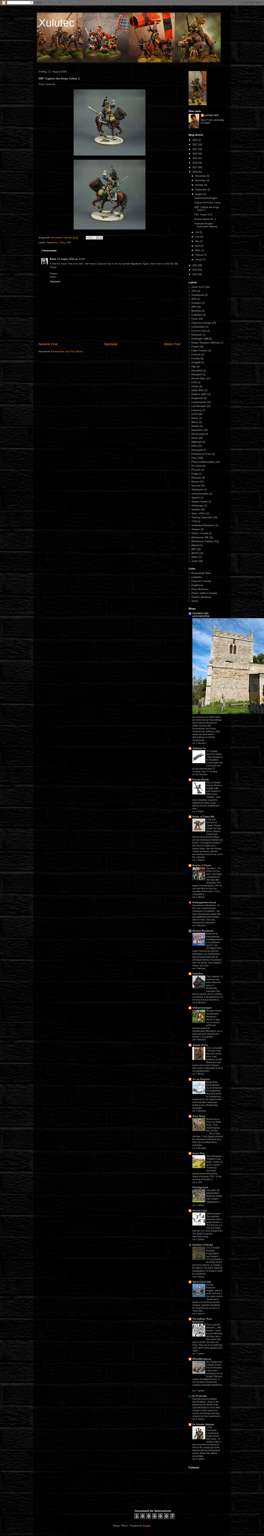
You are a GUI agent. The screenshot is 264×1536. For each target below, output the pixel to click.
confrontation (198, 326)
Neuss (194, 438)
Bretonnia (196, 310)
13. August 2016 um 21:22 (71, 259)
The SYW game (214, 1156)
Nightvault (196, 442)
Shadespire (197, 489)
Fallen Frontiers (199, 350)
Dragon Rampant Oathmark (205, 342)
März (198, 250)
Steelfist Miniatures (201, 597)
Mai (197, 241)
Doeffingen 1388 (199, 338)
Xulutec (56, 23)
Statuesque (197, 505)
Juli (197, 232)
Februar (199, 255)
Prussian (196, 469)
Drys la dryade (213, 782)
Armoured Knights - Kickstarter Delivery (205, 225)
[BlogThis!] (91, 238)
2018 (195, 162)
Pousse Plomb (200, 779)
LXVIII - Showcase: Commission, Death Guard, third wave (212, 1433)
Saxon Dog (198, 1153)
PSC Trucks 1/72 (203, 214)
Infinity (194, 386)
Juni (197, 236)
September (201, 189)
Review (195, 481)
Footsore (196, 354)
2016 (195, 171)
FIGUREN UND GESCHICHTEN (200, 615)
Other (194, 446)
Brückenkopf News (201, 573)
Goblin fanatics (213, 1213)
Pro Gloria (196, 465)
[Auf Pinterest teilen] (101, 238)
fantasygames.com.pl (204, 902)
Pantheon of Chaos (201, 454)
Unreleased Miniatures (203, 525)
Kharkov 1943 (198, 394)
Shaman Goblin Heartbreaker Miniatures (213, 1013)
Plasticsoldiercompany (203, 462)
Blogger (146, 1525)
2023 (195, 140)
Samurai (195, 485)
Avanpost (196, 303)
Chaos (194, 318)
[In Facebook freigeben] (97, 238)
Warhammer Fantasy (202, 541)
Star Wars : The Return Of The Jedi (213, 871)
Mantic (194, 418)
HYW (194, 382)
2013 (195, 274)
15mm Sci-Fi (198, 287)
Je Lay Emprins (201, 1079)
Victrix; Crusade (199, 533)
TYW (194, 521)
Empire (195, 346)
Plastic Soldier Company (204, 593)
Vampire (195, 529)
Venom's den (199, 1210)
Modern (195, 426)
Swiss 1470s (198, 513)
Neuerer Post (48, 344)
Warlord (195, 545)
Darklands (196, 334)
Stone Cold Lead (201, 1281)
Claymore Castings (201, 323)
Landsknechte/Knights (205, 198)
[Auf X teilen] (94, 238)
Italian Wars (197, 390)
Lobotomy (196, 410)
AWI (193, 307)
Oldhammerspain (202, 1007)
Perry (62, 242)
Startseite (110, 344)
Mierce (194, 422)
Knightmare (197, 398)
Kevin (53, 259)
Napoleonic (52, 242)
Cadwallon (196, 314)
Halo (193, 366)
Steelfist (195, 509)
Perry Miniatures (200, 589)
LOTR (194, 414)
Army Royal (198, 1116)
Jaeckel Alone (200, 1045)
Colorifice (197, 973)
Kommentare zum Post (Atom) (67, 351)
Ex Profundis (199, 1396)
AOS (193, 299)
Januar (199, 259)
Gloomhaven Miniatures (204, 905)
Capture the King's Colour (207, 202)
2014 (195, 269)
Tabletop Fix (199, 748)
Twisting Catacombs (201, 517)
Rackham (196, 477)
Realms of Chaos (201, 865)
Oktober (199, 185)
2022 (195, 144)
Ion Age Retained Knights (210, 1288)
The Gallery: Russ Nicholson (202, 1320)
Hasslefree (197, 370)
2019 (195, 158)
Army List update (214, 1048)
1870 (193, 291)
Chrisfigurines (200, 1187)
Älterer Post (172, 344)
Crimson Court (198, 330)
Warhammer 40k (200, 537)
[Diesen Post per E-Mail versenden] (87, 238)
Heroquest (196, 374)
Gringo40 (196, 362)
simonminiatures (200, 493)
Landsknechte (198, 402)
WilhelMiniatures (201, 1359)
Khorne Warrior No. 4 (205, 219)
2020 (195, 153)
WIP (69, 242)
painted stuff (211, 115)
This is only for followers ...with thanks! (213, 1327)
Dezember (201, 176)
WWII (194, 557)
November (201, 180)
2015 (195, 265)
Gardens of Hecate (202, 1244)
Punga (194, 473)
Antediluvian (197, 295)
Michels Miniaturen (203, 930)
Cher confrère (213, 976)
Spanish (195, 497)
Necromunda (198, 434)
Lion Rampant (198, 406)
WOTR (194, 553)
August (199, 194)
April (198, 246)
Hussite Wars (198, 378)
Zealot (194, 561)
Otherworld (197, 450)
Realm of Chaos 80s (203, 816)
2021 (195, 149)
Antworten (55, 281)
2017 (195, 167)
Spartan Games (199, 501)
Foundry (195, 358)
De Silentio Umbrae (203, 1424)
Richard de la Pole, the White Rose (213, 1122)
